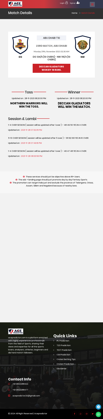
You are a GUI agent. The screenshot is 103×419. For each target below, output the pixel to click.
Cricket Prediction (65, 364)
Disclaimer (62, 368)
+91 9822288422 (20, 383)
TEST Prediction (64, 350)
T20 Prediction (64, 345)
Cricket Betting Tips (66, 359)
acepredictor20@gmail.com (26, 395)
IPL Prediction (63, 340)
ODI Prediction (63, 354)
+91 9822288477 (20, 389)
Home (74, 13)
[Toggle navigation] (92, 4)
